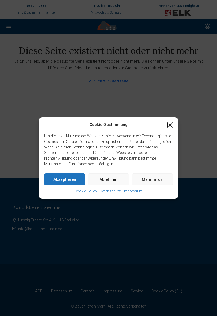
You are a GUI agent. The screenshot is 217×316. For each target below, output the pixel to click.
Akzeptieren (64, 179)
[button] (170, 125)
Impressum (133, 191)
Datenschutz (110, 191)
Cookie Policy (85, 191)
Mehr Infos (152, 179)
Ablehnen (108, 179)
